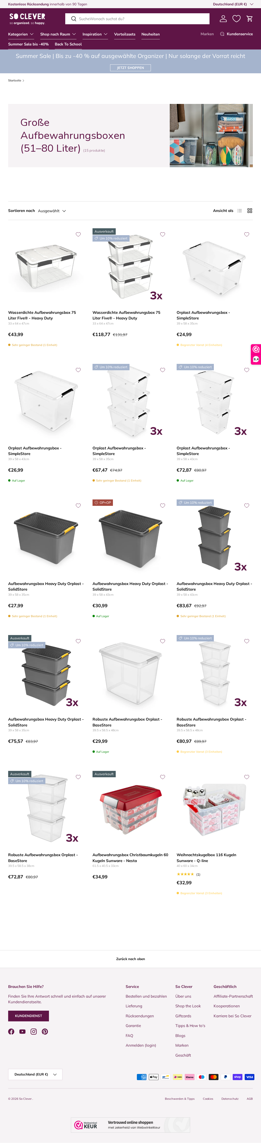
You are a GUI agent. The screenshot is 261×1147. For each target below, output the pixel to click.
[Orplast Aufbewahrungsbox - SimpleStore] (215, 266)
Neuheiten (150, 34)
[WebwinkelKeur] (130, 1125)
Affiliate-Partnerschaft (233, 996)
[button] (249, 18)
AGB (250, 1099)
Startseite (14, 80)
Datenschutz (230, 1099)
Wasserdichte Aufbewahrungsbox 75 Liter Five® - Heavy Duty (42, 315)
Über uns (183, 996)
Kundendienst (28, 1016)
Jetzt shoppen (130, 68)
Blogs (180, 1035)
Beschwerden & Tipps (180, 1099)
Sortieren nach (21, 210)
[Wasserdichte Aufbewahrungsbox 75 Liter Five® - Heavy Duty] (46, 266)
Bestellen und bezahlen (146, 996)
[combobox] (137, 18)
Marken (207, 34)
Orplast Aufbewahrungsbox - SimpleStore (203, 315)
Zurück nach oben (130, 959)
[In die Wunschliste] (78, 234)
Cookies (208, 1099)
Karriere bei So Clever (232, 1015)
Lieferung (134, 1005)
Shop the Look (188, 1005)
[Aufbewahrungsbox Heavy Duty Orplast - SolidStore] (46, 537)
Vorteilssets (124, 34)
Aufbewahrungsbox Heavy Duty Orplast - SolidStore (46, 586)
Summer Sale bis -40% (28, 44)
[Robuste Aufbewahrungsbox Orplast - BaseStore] (131, 673)
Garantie (133, 1025)
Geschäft (183, 1055)
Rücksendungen (140, 1015)
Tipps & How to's (190, 1025)
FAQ (129, 1035)
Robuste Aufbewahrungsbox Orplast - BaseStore (127, 722)
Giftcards (183, 1015)
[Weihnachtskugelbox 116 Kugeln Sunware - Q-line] (215, 809)
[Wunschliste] (236, 18)
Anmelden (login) (141, 1045)
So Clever (25, 1099)
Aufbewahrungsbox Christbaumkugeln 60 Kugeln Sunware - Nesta (130, 857)
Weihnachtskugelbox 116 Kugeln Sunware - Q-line (206, 857)
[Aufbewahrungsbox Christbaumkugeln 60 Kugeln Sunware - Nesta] (131, 809)
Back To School (68, 44)
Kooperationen (227, 1005)
